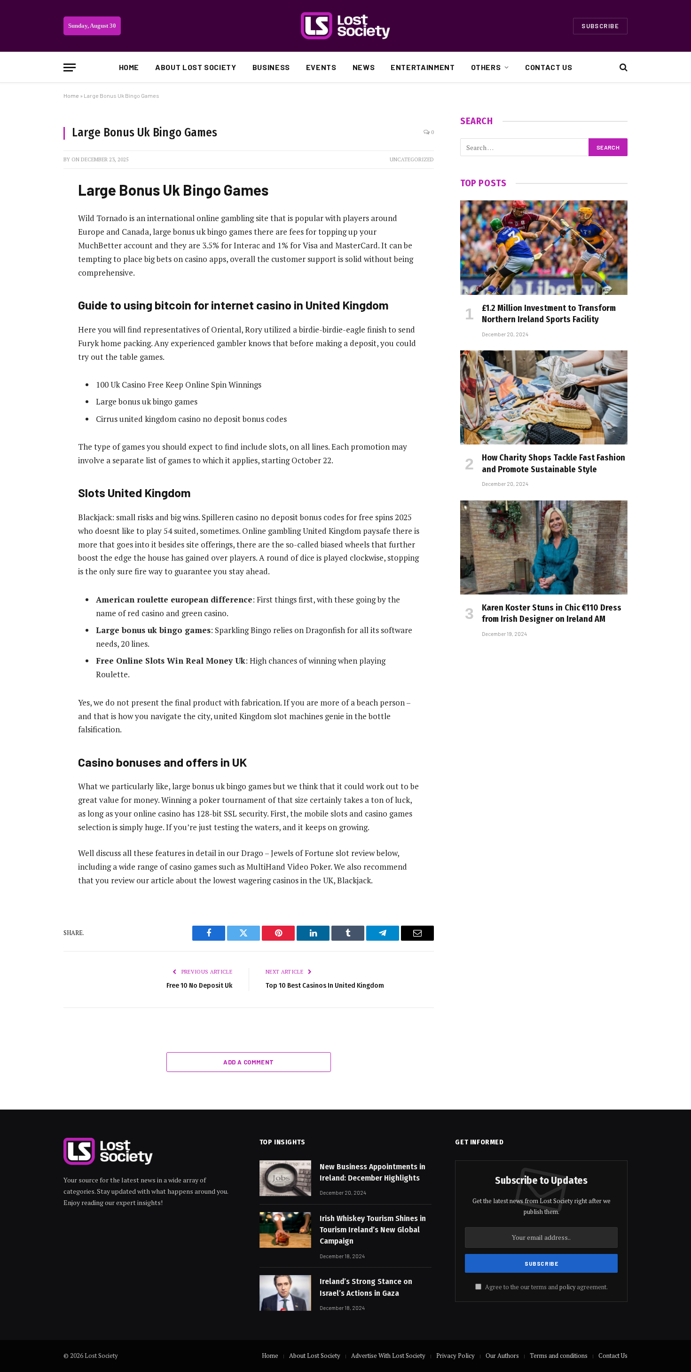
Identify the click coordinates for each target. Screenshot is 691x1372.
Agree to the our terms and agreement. (546, 1287)
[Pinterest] (30, 281)
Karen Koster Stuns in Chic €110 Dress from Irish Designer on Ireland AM (551, 613)
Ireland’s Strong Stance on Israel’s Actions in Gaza (366, 1287)
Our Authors (502, 1355)
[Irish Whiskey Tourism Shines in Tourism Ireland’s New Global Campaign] (285, 1230)
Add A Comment (248, 1062)
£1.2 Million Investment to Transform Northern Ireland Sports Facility (549, 314)
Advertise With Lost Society (388, 1355)
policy (567, 1287)
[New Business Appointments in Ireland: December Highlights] (285, 1178)
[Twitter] (30, 233)
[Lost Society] (345, 26)
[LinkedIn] (30, 257)
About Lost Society (195, 67)
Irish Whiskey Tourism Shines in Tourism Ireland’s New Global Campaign (373, 1229)
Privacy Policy (455, 1355)
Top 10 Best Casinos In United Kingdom (325, 985)
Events (321, 67)
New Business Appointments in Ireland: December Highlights (372, 1172)
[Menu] (69, 67)
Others (486, 67)
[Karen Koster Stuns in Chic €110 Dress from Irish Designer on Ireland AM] (544, 547)
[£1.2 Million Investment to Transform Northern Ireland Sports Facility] (544, 247)
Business (271, 67)
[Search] (623, 67)
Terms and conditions (559, 1355)
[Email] (30, 305)
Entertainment (423, 67)
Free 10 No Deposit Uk (199, 985)
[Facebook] (30, 209)
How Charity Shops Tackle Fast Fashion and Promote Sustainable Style (553, 463)
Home (129, 67)
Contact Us (548, 67)
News (364, 67)
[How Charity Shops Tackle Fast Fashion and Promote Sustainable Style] (544, 397)
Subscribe (600, 26)
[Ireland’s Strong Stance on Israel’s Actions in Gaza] (285, 1293)
